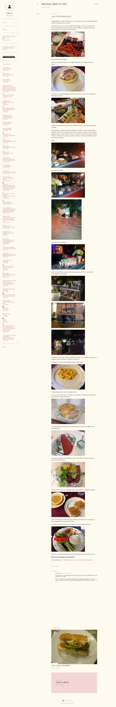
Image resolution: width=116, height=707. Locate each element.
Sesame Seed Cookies (8, 203)
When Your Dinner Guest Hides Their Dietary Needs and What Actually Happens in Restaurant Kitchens (9, 187)
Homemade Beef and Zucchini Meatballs (8, 117)
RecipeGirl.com (6, 101)
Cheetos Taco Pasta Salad (9, 135)
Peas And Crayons (7, 177)
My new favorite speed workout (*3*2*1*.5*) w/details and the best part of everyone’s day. (9, 328)
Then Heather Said (7, 260)
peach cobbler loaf (7, 69)
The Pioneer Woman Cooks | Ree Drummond (9, 281)
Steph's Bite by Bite (7, 208)
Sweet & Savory (6, 140)
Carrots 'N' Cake (6, 216)
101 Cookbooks (6, 165)
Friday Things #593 (7, 129)
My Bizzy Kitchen (7, 115)
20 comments (57, 668)
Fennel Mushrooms (7, 166)
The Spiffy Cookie (7, 134)
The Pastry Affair (6, 300)
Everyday (76, 560)
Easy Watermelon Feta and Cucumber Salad (9, 275)
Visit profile (9, 15)
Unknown (9, 13)
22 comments (61, 684)
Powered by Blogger (69, 700)
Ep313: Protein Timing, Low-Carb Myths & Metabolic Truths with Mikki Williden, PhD (9, 219)
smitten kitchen (6, 67)
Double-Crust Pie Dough (8, 227)
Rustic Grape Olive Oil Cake (9, 147)
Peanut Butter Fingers (8, 108)
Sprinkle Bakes (6, 146)
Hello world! (5, 261)
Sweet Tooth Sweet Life (8, 266)
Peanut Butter (89, 560)
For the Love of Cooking (8, 95)
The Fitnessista (6, 79)
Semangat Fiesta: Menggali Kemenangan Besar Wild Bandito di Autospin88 (9, 210)
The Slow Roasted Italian (8, 247)
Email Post (57, 566)
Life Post (5, 321)
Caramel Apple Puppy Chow (9, 141)
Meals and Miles (6, 313)
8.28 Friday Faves (7, 80)
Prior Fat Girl (5, 253)
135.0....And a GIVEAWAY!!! (60, 666)
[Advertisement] (74, 614)
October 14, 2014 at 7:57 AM (67, 573)
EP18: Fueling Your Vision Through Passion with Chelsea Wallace (9, 241)
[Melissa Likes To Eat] (3, 38)
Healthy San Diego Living (9, 289)
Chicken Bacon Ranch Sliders (9, 248)
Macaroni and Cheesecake (9, 294)
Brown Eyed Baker (7, 128)
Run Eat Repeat (6, 158)
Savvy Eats (5, 184)
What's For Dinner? (7, 85)
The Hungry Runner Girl (8, 325)
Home (43, 7)
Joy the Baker (6, 273)
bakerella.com (6, 152)
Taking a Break (62, 682)
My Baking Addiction (7, 122)
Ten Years (5, 315)
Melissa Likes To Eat (54, 4)
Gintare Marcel (71, 703)
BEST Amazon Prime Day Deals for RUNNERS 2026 (9, 160)
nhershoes (5, 308)
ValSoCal (5, 319)
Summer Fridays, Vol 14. (8, 74)
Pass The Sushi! (6, 226)
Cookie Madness (6, 202)
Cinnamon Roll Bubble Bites (9, 172)
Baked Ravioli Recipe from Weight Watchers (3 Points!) (9, 255)
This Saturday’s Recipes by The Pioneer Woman (9, 283)
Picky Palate (6, 171)
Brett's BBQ (63, 560)
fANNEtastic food (7, 231)
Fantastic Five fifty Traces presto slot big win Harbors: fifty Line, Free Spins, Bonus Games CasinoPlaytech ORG (9, 88)
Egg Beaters (70, 560)
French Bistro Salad (7, 96)
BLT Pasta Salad (6, 123)
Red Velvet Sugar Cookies (9, 296)
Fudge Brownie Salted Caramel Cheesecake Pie (8, 338)
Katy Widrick (6, 239)
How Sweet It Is (6, 73)
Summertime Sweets (8, 153)
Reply (56, 582)
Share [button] (38, 13)
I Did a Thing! (6, 309)
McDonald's (82, 560)
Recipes (47, 7)
